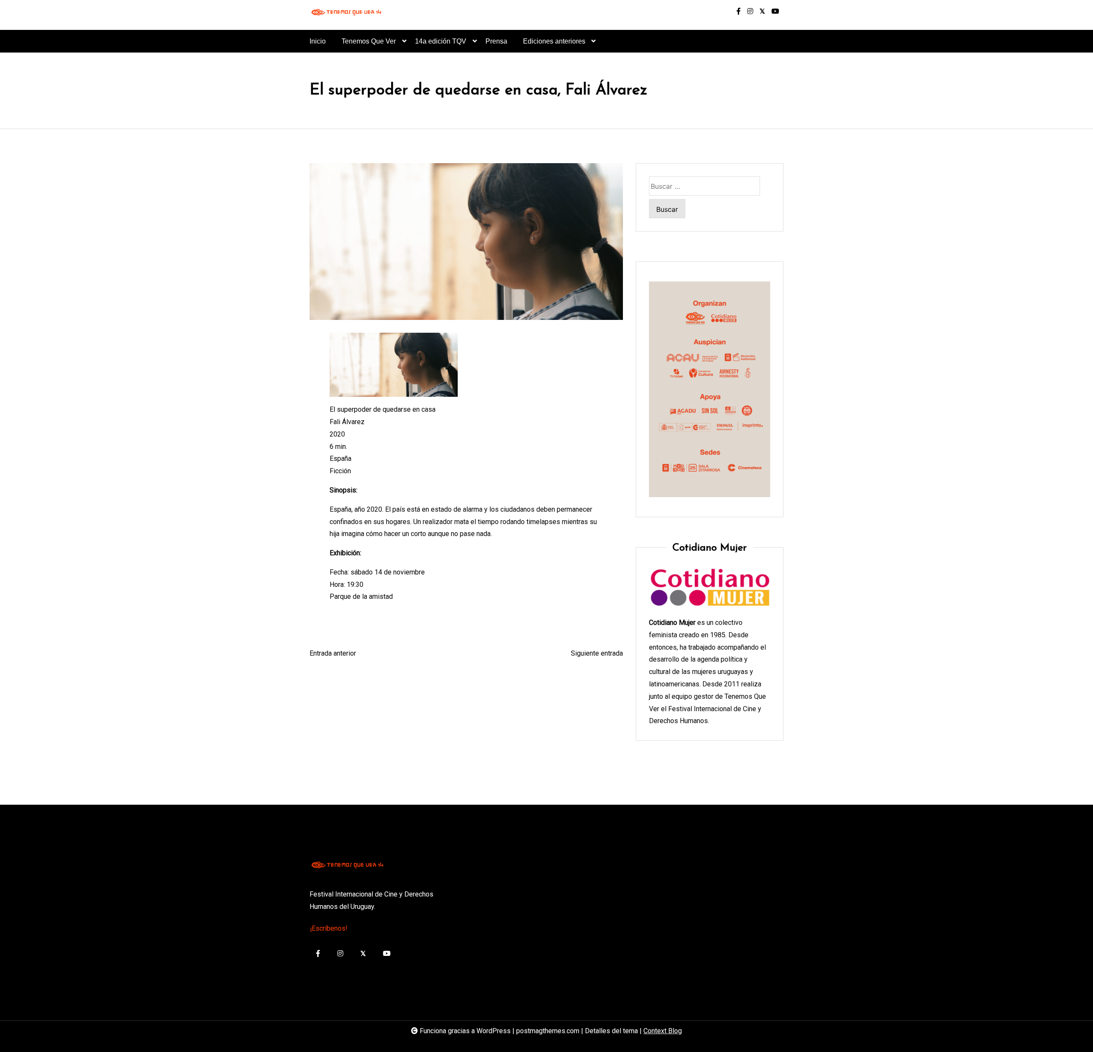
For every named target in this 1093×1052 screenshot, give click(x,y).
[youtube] (775, 11)
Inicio (318, 41)
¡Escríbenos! (329, 928)
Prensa (496, 41)
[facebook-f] (738, 11)
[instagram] (750, 11)
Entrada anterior (333, 653)
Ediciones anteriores (554, 41)
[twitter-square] (762, 11)
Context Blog (662, 1031)
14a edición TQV (440, 41)
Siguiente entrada (597, 653)
